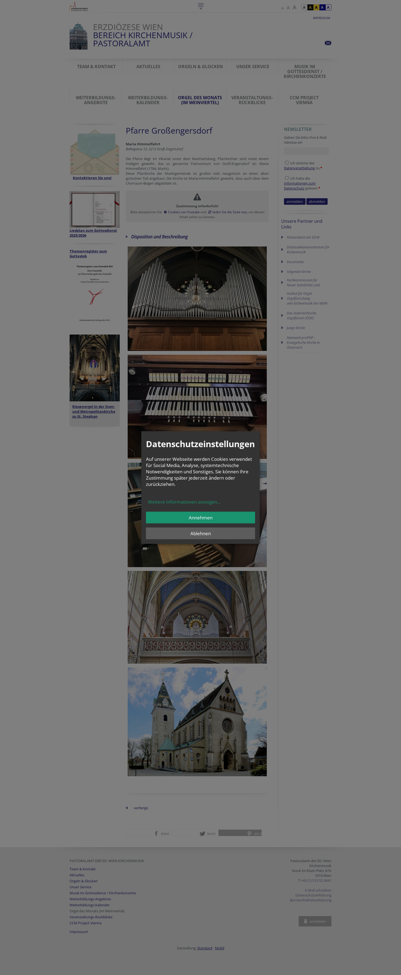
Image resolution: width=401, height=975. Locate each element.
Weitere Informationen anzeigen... (184, 501)
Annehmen (201, 517)
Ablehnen (200, 533)
